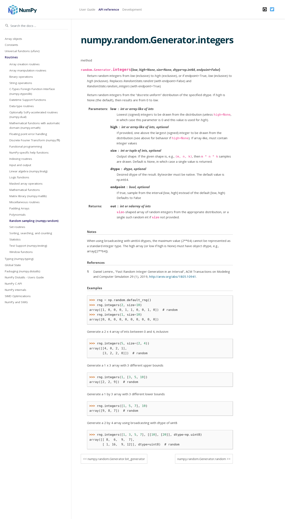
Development (132, 9)
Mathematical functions (24, 190)
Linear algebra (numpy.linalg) (28, 171)
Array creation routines (24, 64)
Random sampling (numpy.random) (33, 221)
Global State (13, 265)
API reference (108, 9)
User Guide (87, 9)
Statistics (15, 239)
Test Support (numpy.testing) (28, 246)
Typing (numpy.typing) (19, 259)
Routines (11, 57)
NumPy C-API (13, 283)
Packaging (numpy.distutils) (22, 271)
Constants (11, 45)
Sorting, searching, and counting (30, 233)
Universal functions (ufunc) (22, 51)
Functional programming (25, 146)
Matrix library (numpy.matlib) (28, 196)
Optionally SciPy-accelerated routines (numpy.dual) (33, 114)
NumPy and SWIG (16, 302)
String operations (20, 83)
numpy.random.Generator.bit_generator (116, 459)
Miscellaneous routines (24, 202)
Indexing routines (20, 159)
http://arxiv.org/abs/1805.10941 (172, 276)
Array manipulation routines (27, 70)
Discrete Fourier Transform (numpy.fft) (34, 140)
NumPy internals (15, 290)
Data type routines (21, 106)
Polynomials (17, 214)
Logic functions (19, 177)
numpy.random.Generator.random (201, 459)
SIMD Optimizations (18, 296)
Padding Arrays (19, 208)
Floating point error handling (28, 134)
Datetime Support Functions (27, 100)
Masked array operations (26, 183)
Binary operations (21, 77)
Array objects (13, 39)
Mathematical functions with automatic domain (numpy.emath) (34, 125)
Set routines (17, 227)
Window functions (21, 252)
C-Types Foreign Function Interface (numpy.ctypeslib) (32, 91)
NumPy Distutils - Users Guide (24, 277)
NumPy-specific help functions (29, 152)
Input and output (20, 165)
